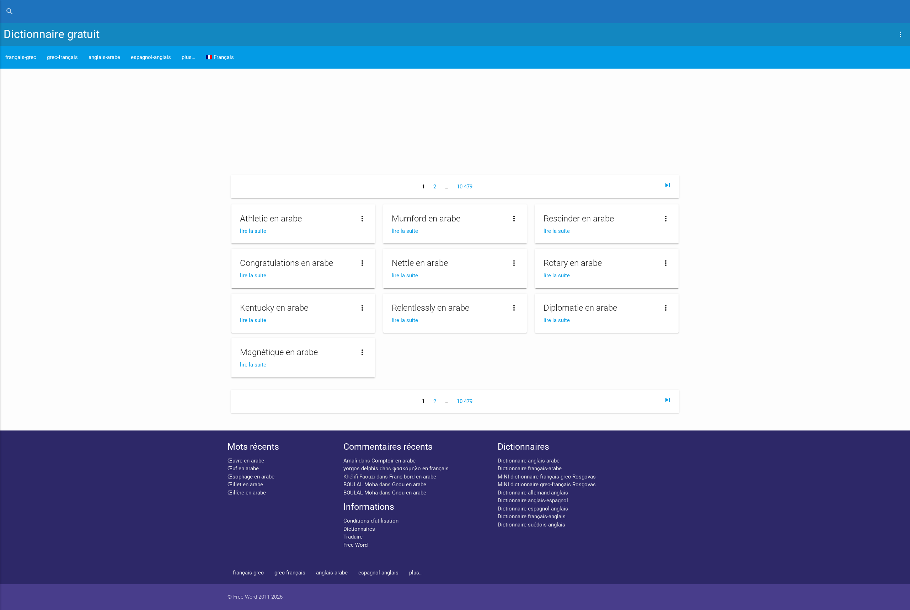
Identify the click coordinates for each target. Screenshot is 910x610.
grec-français (62, 57)
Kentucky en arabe (274, 308)
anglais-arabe (104, 57)
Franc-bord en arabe (412, 476)
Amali (350, 461)
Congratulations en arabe (286, 263)
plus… (188, 57)
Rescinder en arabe (579, 219)
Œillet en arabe (245, 484)
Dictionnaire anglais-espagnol (533, 500)
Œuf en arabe (243, 468)
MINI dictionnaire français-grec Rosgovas (547, 476)
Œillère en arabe (247, 492)
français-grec (20, 57)
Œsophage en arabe (251, 476)
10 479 (464, 186)
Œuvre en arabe (246, 461)
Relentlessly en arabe (430, 308)
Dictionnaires (359, 529)
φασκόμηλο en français (420, 468)
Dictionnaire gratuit (52, 34)
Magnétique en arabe (279, 352)
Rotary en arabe (573, 263)
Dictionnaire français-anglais (532, 516)
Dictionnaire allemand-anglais (533, 492)
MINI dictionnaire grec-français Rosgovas (547, 484)
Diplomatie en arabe (580, 308)
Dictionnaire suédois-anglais (531, 524)
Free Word (355, 545)
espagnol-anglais (151, 57)
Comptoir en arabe (393, 461)
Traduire (353, 537)
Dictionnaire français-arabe (530, 468)
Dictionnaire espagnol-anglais (533, 508)
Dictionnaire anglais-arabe (529, 461)
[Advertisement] (455, 122)
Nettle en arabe (420, 263)
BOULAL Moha (360, 484)
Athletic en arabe (271, 219)
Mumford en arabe (426, 219)
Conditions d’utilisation (370, 521)
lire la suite (253, 231)
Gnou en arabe (409, 484)
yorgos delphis (360, 468)
